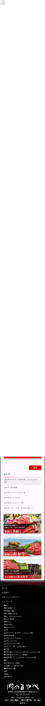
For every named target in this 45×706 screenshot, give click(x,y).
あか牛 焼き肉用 (10, 487)
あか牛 (7, 474)
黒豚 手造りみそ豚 (10, 668)
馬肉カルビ (7, 622)
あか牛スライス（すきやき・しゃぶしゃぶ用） (21, 481)
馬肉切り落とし (9, 624)
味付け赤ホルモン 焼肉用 (12, 663)
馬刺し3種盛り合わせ (10, 613)
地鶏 (5, 671)
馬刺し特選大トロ (9, 608)
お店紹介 (5, 593)
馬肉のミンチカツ (9, 627)
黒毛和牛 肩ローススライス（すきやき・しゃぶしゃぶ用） (22, 652)
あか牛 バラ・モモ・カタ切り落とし (18, 508)
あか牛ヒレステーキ (12, 498)
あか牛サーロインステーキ (14, 493)
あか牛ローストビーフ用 (14, 503)
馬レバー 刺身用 (9, 619)
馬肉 (5, 605)
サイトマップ (7, 602)
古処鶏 (6, 674)
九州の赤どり (8, 677)
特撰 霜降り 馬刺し (10, 611)
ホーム (4, 588)
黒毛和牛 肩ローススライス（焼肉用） (16, 655)
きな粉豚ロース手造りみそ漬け (14, 666)
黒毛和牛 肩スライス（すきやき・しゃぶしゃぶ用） (20, 657)
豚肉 (5, 660)
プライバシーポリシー (10, 597)
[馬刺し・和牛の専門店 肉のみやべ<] (22, 686)
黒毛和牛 (7, 649)
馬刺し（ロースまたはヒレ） (13, 616)
